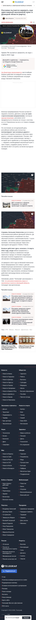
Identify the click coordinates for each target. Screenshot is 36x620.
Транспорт (6, 412)
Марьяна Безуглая (8, 532)
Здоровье (22, 429)
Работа (22, 376)
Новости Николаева (9, 400)
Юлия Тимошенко (8, 529)
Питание (23, 436)
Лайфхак (23, 468)
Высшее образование (27, 391)
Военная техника (8, 499)
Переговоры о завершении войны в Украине (17, 5)
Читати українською (7, 22)
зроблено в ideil (5, 614)
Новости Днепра (8, 379)
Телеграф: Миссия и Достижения (12, 603)
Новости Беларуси (8, 468)
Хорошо (26, 617)
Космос (5, 436)
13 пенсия (6, 544)
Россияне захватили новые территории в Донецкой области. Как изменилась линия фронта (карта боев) (21, 311)
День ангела (24, 520)
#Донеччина (24, 329)
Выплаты (23, 379)
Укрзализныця (7, 423)
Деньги (5, 409)
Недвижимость (7, 415)
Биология (6, 438)
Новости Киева (7, 373)
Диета (22, 438)
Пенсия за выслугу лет (10, 559)
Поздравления (24, 474)
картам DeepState (7, 118)
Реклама (4, 588)
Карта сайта (5, 600)
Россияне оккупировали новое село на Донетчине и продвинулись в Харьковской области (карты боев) (22, 322)
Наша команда (6, 597)
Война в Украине (7, 480)
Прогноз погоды (25, 397)
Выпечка (23, 544)
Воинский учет (24, 495)
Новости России (8, 459)
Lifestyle (21, 450)
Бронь (22, 486)
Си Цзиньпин (7, 514)
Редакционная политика (9, 582)
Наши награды (6, 591)
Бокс (21, 412)
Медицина (23, 385)
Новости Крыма (7, 397)
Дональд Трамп (7, 511)
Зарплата (23, 373)
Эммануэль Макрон (9, 517)
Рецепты (22, 540)
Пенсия (3, 540)
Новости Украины (16, 200)
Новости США (7, 456)
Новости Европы (8, 454)
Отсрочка (23, 489)
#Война (11, 329)
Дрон (4, 441)
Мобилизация (23, 480)
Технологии (6, 433)
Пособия (23, 394)
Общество (22, 370)
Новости (4, 370)
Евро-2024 (23, 420)
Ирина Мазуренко (10, 18)
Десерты (23, 553)
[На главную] (18, 2)
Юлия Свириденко (8, 535)
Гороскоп (23, 454)
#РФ (6, 329)
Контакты (5, 594)
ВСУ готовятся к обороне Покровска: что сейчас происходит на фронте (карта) (22, 204)
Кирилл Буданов (8, 523)
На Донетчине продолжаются (11, 72)
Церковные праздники (27, 509)
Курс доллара (7, 420)
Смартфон (6, 444)
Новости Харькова (8, 376)
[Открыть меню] (2, 2)
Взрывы (5, 488)
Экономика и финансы (9, 405)
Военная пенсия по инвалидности (9, 552)
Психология (24, 441)
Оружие (5, 493)
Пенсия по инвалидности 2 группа (10, 547)
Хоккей (22, 418)
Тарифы (5, 418)
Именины (23, 523)
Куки (17, 617)
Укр (33, 2)
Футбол (22, 409)
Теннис (22, 415)
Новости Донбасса (8, 394)
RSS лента (5, 606)
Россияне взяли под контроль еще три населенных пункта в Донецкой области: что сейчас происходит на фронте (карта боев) (22, 299)
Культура (23, 465)
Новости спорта (24, 405)
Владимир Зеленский (9, 509)
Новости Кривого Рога (9, 391)
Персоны (4, 505)
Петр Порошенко (8, 526)
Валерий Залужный (9, 520)
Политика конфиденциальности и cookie (14, 580)
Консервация (24, 547)
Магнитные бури (25, 471)
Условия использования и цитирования (14, 585)
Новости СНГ (7, 462)
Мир (2, 450)
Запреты (23, 517)
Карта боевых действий (7, 484)
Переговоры (6, 491)
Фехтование (24, 423)
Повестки (23, 483)
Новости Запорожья (9, 388)
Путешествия (24, 462)
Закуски (22, 558)
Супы (22, 550)
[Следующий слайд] (34, 5)
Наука (3, 429)
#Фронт (17, 329)
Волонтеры (6, 496)
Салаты (22, 556)
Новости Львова (8, 385)
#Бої (30, 329)
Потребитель (24, 456)
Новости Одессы (8, 382)
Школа (22, 388)
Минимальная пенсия (9, 556)
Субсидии (23, 382)
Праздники (22, 505)
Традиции (23, 514)
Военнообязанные (26, 492)
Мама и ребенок (25, 433)
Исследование (24, 444)
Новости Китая (7, 465)
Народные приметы (26, 511)
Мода (22, 459)
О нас (4, 577)
